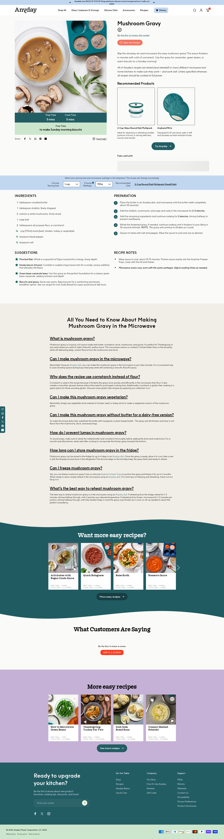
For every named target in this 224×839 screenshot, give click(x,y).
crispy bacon (69, 265)
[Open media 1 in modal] (61, 67)
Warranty (181, 788)
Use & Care (121, 792)
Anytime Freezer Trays (111, 474)
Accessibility (183, 797)
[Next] (154, 2)
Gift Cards (151, 792)
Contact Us (182, 792)
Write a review (112, 652)
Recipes (120, 783)
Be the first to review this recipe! (133, 35)
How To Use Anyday (156, 783)
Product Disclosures (186, 805)
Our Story (151, 779)
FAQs (180, 779)
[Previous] (70, 2)
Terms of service (34, 834)
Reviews (151, 788)
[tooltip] (93, 183)
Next (178, 566)
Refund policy (11, 834)
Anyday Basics (123, 788)
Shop (118, 779)
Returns (181, 783)
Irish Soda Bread (64, 284)
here (147, 388)
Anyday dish (76, 365)
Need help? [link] (101, 139)
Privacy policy (22, 834)
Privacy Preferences (186, 801)
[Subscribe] (84, 803)
